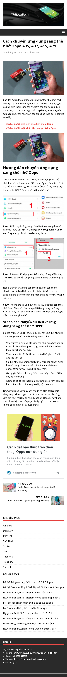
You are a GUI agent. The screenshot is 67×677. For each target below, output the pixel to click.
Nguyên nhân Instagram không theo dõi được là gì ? (29, 628)
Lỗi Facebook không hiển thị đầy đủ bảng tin (25, 608)
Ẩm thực (7, 525)
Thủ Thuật (8, 541)
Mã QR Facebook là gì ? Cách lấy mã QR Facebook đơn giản (33, 587)
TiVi (5, 551)
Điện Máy (8, 530)
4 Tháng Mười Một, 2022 (17, 52)
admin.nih (36, 52)
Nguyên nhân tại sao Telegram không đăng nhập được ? (31, 597)
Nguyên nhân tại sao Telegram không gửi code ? (27, 592)
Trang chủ (8, 561)
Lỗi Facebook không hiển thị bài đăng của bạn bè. (28, 602)
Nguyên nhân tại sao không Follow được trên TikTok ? (30, 618)
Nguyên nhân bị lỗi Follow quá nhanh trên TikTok (28, 613)
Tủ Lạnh (7, 567)
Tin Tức (7, 546)
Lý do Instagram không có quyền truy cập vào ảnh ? (29, 623)
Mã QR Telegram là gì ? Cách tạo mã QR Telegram (28, 582)
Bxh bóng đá (11, 662)
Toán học (8, 556)
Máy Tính (7, 535)
